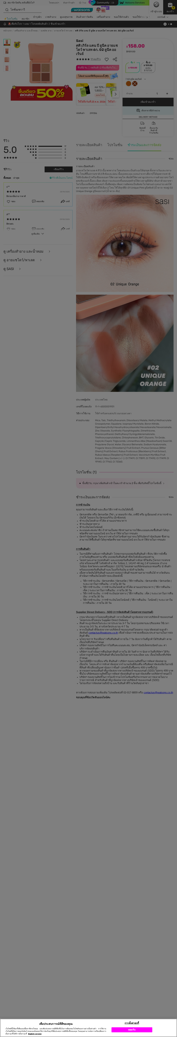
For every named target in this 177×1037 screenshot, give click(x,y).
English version (34, 1034)
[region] (88, 1028)
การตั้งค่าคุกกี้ (132, 1023)
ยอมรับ (132, 1029)
